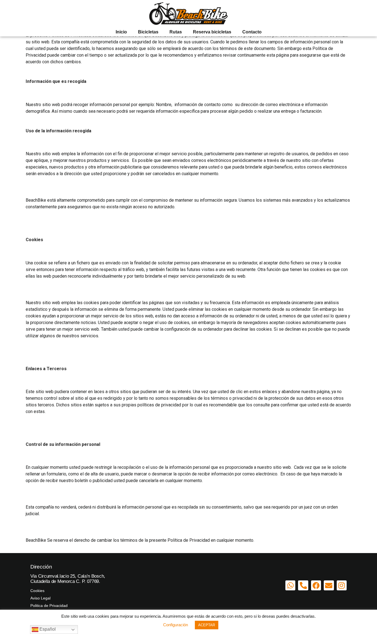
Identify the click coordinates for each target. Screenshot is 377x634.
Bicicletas (148, 32)
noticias (88, 322)
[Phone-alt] (303, 585)
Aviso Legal (40, 598)
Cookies (37, 590)
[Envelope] (329, 585)
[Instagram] (342, 585)
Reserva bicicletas (212, 32)
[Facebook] (316, 585)
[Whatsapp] (290, 585)
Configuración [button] (175, 624)
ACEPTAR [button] (206, 625)
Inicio (121, 32)
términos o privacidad (232, 398)
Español (47, 629)
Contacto (252, 32)
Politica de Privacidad (49, 605)
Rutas (175, 32)
